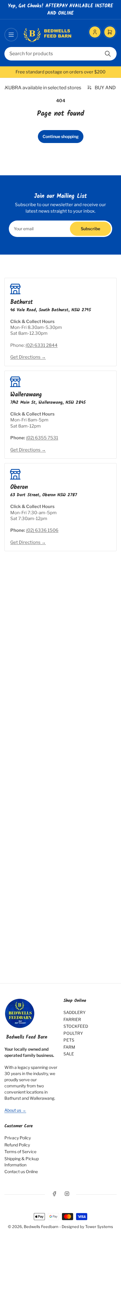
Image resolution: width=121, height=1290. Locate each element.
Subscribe (90, 228)
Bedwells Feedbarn (41, 1226)
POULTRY (73, 1033)
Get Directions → (28, 357)
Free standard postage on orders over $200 (60, 72)
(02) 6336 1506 (42, 530)
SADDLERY (74, 1012)
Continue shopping (61, 136)
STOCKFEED (75, 1026)
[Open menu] (11, 34)
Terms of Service (20, 1151)
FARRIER (72, 1019)
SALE (68, 1053)
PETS (68, 1039)
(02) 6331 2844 (42, 345)
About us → (15, 1110)
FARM (69, 1047)
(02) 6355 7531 (42, 437)
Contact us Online (21, 1171)
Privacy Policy (17, 1137)
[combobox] (60, 53)
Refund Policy (17, 1144)
